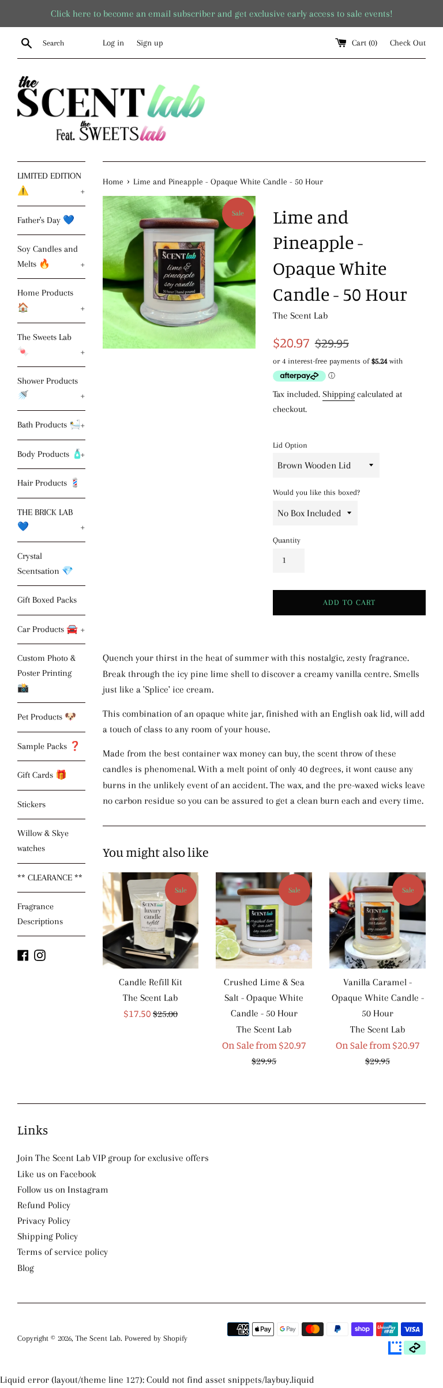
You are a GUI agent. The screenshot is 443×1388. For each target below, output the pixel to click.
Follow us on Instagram (62, 1189)
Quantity (287, 540)
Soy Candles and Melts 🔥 (51, 256)
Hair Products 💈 (49, 483)
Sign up (150, 42)
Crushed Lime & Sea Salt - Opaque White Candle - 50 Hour (264, 998)
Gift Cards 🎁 (42, 775)
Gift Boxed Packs (47, 600)
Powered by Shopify (156, 1338)
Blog (25, 1267)
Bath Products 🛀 (51, 424)
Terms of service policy (62, 1251)
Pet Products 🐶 (46, 717)
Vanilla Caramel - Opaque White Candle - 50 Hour (378, 998)
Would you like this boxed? (316, 492)
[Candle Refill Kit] (151, 920)
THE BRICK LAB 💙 (51, 519)
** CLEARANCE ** (49, 877)
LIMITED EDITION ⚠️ (51, 183)
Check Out (408, 42)
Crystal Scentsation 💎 (45, 563)
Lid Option (290, 445)
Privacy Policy (43, 1220)
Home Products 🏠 (51, 300)
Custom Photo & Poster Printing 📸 (46, 673)
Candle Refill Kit (150, 982)
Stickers (31, 804)
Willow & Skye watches (43, 840)
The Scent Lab (98, 1338)
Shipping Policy (47, 1236)
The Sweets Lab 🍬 (51, 344)
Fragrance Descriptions (40, 913)
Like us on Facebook (56, 1173)
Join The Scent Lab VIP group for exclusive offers (113, 1157)
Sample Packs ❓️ (49, 746)
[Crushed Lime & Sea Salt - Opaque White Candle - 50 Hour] (264, 920)
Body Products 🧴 (51, 454)
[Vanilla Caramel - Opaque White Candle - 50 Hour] (377, 920)
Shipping (338, 394)
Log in (113, 42)
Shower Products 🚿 (51, 388)
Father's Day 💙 (45, 220)
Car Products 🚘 (51, 629)
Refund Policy (43, 1205)
